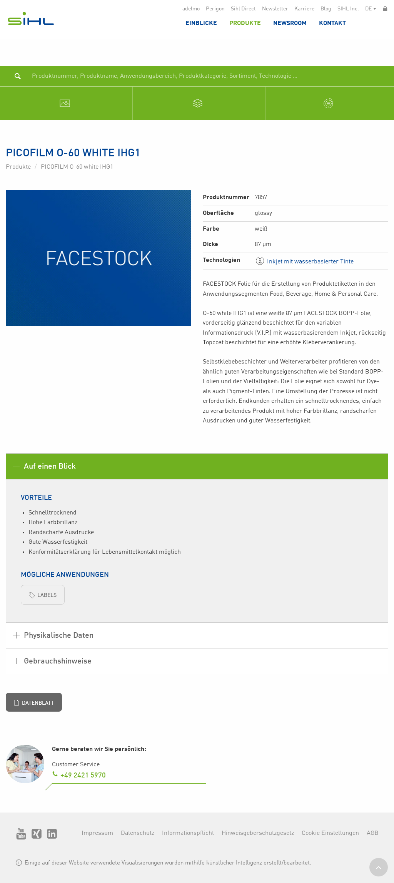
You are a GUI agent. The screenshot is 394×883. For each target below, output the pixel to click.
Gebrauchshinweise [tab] (57, 661)
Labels (47, 595)
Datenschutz (137, 833)
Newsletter (275, 9)
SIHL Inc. (348, 9)
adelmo (191, 9)
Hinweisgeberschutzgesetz (258, 833)
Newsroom (290, 23)
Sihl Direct (243, 9)
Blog (326, 9)
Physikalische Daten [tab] (57, 636)
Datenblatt (38, 703)
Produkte (245, 23)
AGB (373, 833)
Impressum (97, 833)
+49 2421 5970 (83, 775)
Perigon (215, 9)
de (368, 9)
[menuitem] (201, 23)
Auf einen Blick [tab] (49, 467)
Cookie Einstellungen (330, 833)
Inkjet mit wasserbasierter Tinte (309, 262)
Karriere (304, 9)
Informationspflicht (188, 833)
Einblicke (201, 23)
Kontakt (332, 23)
